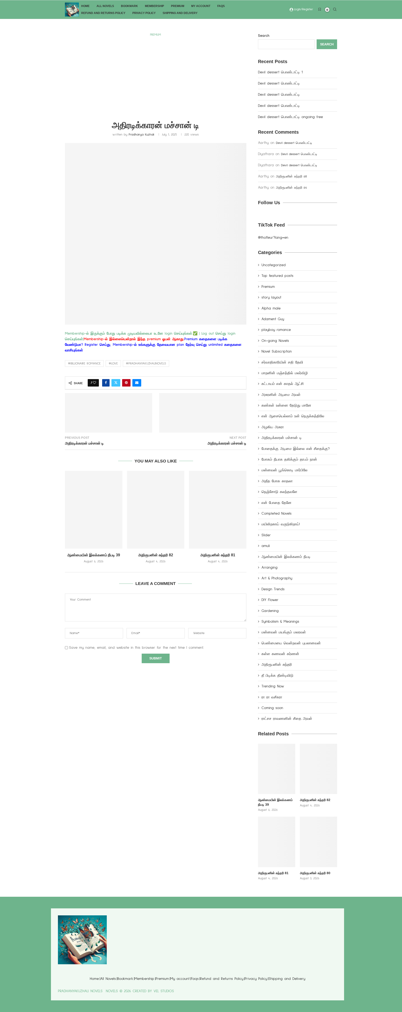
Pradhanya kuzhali (141, 134)
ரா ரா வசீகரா (271, 697)
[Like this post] (94, 383)
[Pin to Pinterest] (126, 383)
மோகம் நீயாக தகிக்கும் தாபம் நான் (289, 459)
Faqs (221, 6)
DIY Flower (269, 600)
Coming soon (272, 708)
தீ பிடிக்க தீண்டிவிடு (277, 675)
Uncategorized (273, 265)
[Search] (334, 10)
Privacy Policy (144, 13)
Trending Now (272, 686)
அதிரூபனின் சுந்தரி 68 (291, 176)
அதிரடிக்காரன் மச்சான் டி (281, 438)
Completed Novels (276, 513)
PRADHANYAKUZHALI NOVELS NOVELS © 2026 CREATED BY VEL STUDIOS (116, 991)
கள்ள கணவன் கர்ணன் (280, 654)
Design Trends (273, 589)
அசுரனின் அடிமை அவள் (281, 395)
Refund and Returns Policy (103, 13)
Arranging (269, 567)
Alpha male (271, 308)
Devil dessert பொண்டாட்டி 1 (280, 72)
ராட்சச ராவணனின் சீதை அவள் (286, 718)
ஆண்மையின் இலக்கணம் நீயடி (286, 557)
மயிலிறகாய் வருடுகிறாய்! (280, 524)
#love (113, 363)
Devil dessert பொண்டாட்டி (280, 83)
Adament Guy (272, 319)
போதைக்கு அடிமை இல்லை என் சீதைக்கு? (295, 449)
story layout (271, 297)
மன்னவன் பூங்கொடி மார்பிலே (284, 470)
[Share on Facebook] (106, 383)
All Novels (105, 6)
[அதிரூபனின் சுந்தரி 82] (155, 510)
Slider (266, 535)
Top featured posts (277, 276)
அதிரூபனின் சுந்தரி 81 (217, 555)
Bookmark (129, 6)
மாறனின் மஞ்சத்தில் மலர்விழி (284, 373)
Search (263, 35)
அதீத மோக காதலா (277, 481)
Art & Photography (276, 578)
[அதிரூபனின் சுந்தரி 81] (217, 510)
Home (85, 6)
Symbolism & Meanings (280, 621)
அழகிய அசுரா (272, 427)
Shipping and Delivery (180, 13)
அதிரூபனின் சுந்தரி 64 (291, 187)
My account (200, 6)
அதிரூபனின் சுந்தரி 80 (315, 873)
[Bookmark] (319, 9)
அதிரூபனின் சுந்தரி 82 (155, 555)
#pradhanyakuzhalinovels (146, 363)
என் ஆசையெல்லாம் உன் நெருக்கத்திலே (292, 416)
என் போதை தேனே (276, 503)
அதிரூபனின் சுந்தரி (276, 664)
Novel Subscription (276, 351)
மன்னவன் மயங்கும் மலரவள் (283, 632)
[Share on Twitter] (115, 383)
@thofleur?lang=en (273, 237)
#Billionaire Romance (84, 363)
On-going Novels (275, 341)
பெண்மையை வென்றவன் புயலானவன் (291, 643)
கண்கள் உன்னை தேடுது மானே (286, 405)
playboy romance (276, 330)
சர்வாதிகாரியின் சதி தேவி (282, 362)
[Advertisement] (155, 73)
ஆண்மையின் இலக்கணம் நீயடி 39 (93, 555)
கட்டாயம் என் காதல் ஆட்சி (282, 384)
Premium (177, 6)
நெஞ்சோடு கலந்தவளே (279, 492)
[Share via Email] (136, 383)
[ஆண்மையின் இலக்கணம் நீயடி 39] (93, 510)
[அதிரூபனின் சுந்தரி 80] (318, 842)
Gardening (270, 611)
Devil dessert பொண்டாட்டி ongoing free (290, 117)
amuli (265, 546)
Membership (154, 6)
